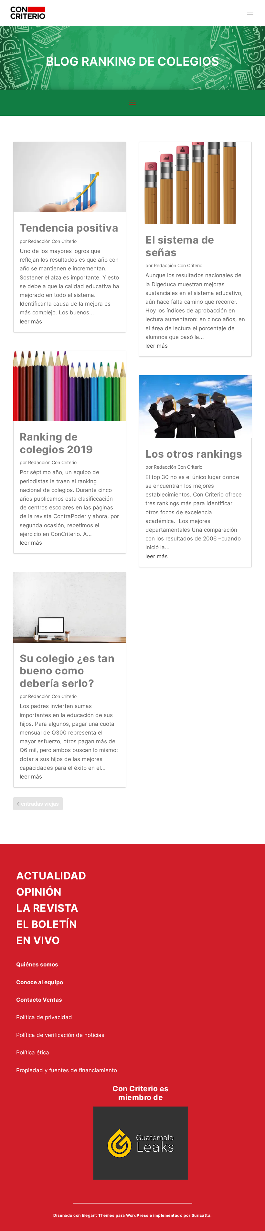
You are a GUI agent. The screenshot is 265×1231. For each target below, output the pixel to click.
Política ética (32, 1052)
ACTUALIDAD (51, 875)
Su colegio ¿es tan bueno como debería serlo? (67, 671)
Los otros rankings (193, 454)
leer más (31, 321)
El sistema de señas (179, 246)
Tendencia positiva (69, 228)
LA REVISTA (47, 908)
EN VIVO (38, 940)
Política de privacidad (44, 1017)
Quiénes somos (37, 964)
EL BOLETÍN (46, 924)
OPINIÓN (39, 892)
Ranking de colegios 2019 (56, 442)
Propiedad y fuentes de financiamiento (66, 1070)
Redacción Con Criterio (52, 241)
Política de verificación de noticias (60, 1035)
